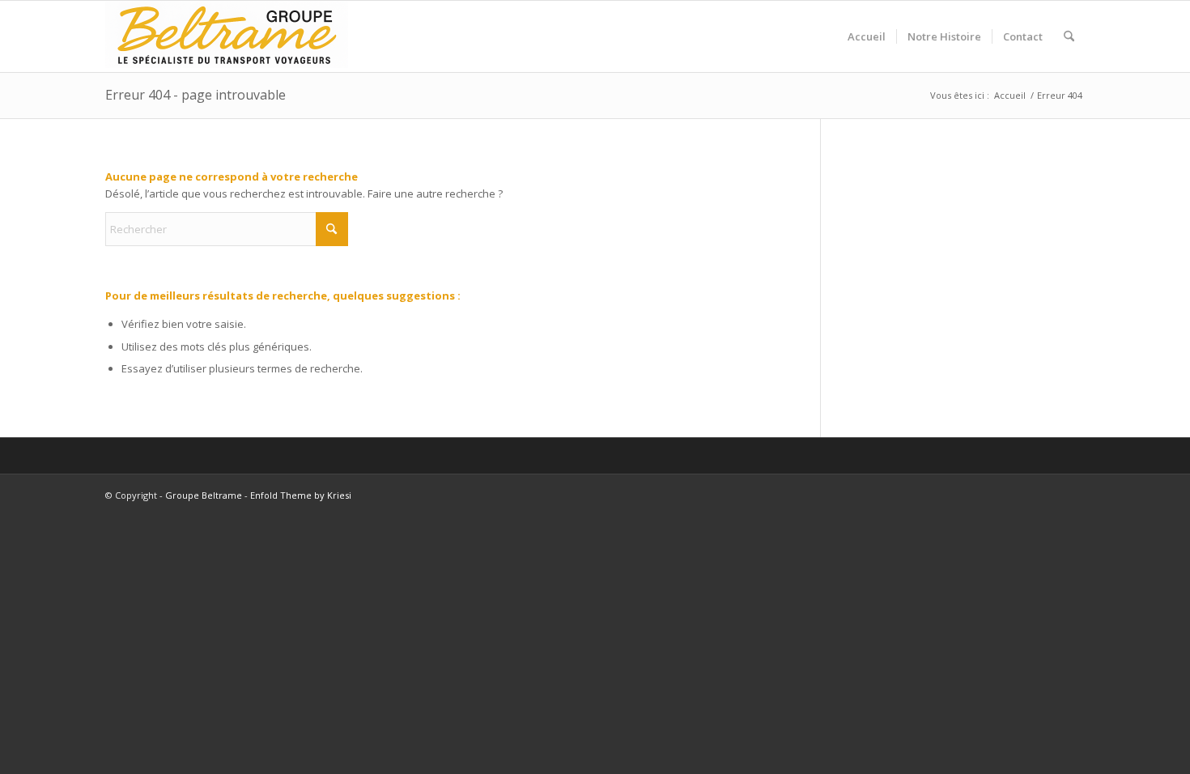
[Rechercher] (1069, 36)
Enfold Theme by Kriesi (300, 495)
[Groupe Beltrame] (226, 36)
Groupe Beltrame (203, 495)
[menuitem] (866, 36)
